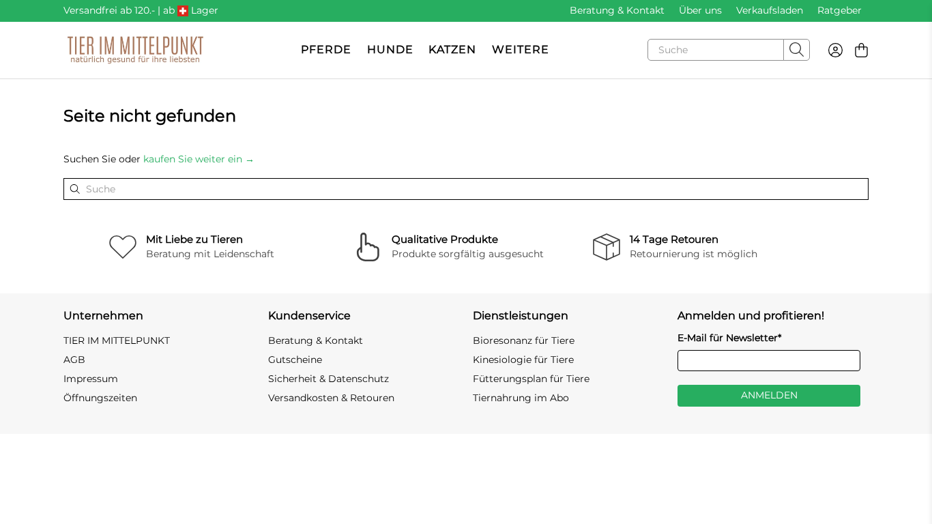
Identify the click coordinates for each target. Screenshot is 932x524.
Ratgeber (839, 10)
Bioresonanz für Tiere (523, 340)
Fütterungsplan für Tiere (531, 379)
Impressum (90, 379)
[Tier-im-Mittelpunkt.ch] (135, 50)
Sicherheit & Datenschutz (328, 379)
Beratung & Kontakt (617, 10)
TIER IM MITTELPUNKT (116, 340)
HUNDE (390, 49)
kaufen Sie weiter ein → (198, 159)
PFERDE (326, 49)
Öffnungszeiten (100, 398)
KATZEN (452, 49)
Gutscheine (295, 359)
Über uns (700, 10)
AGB (74, 359)
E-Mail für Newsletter (729, 338)
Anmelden (769, 395)
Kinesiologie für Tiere (523, 359)
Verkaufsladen (769, 10)
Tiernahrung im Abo (521, 398)
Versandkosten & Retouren (331, 398)
